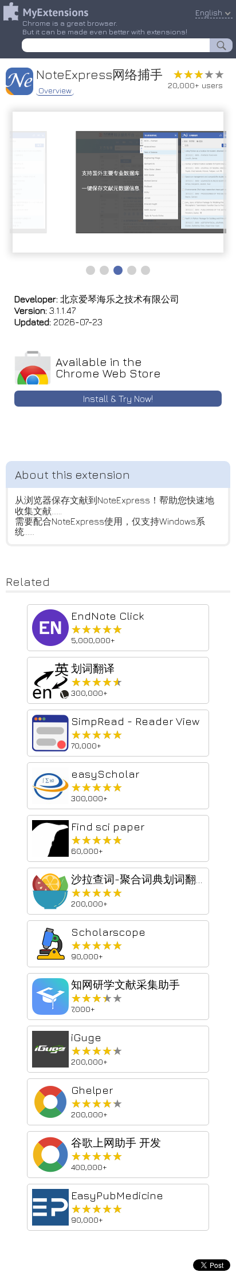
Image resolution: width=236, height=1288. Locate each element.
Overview (55, 90)
